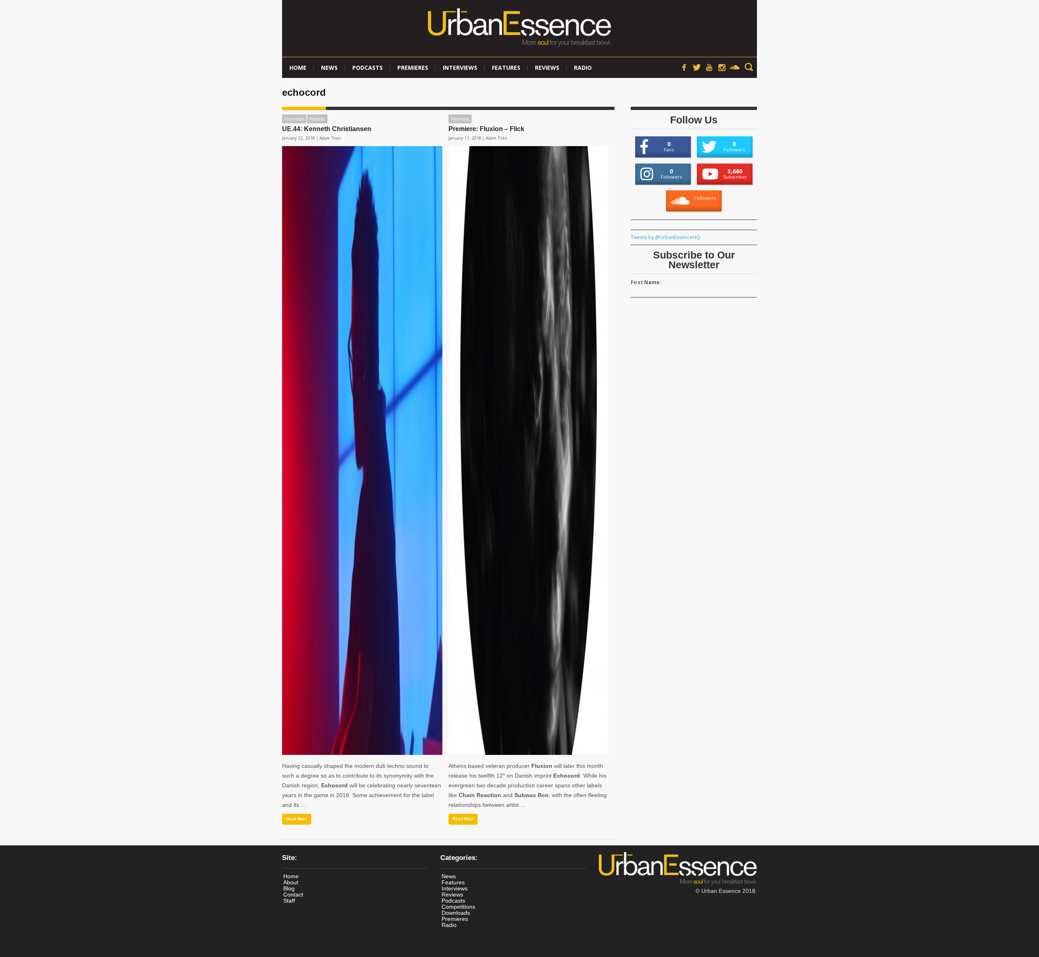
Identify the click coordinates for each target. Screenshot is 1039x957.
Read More (296, 819)
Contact (293, 894)
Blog (289, 888)
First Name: (646, 282)
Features (506, 67)
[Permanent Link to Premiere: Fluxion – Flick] (528, 450)
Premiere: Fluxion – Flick (486, 128)
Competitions (458, 906)
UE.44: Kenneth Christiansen (326, 128)
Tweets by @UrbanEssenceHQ (665, 237)
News (329, 67)
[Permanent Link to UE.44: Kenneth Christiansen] (362, 450)
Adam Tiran (330, 138)
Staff (289, 900)
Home (297, 67)
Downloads (456, 913)
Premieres (412, 67)
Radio (583, 67)
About (290, 882)
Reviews (547, 67)
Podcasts (367, 67)
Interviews (460, 67)
